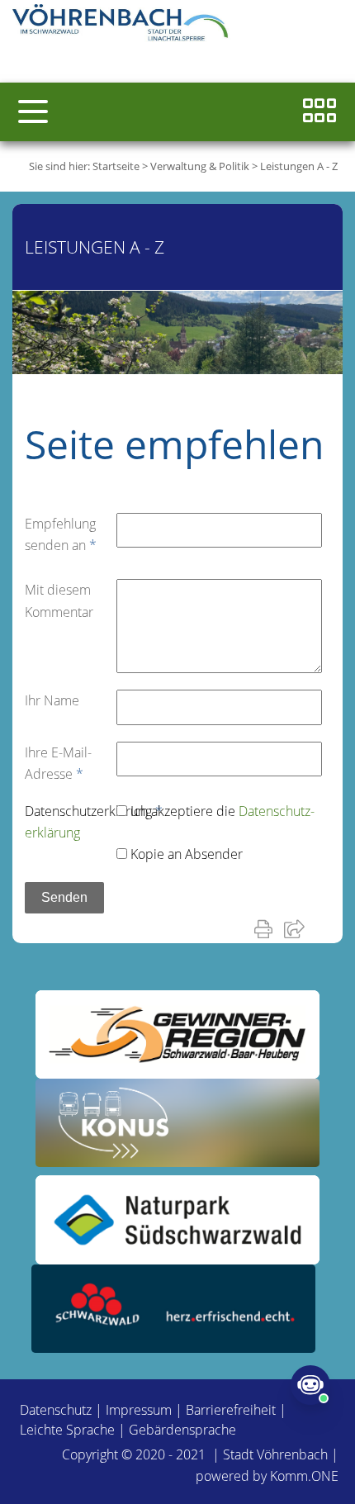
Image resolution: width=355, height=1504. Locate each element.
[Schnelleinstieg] (319, 112)
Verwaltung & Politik (199, 166)
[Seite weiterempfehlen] (297, 928)
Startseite (116, 166)
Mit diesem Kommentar (59, 600)
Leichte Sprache (67, 1430)
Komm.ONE (304, 1476)
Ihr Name (52, 700)
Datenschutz (56, 1410)
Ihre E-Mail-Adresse (58, 763)
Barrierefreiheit (231, 1410)
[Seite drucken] (266, 928)
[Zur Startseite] (124, 24)
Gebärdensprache (182, 1430)
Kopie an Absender (186, 854)
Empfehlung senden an (61, 534)
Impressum (139, 1410)
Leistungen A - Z (299, 166)
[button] (33, 111)
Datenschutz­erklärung (94, 811)
